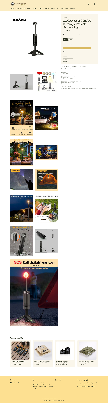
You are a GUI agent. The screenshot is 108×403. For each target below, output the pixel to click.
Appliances (52, 8)
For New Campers (64, 8)
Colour (64, 36)
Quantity (64, 42)
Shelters (34, 8)
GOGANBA (65, 61)
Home (12, 8)
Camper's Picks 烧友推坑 (68, 57)
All (57, 8)
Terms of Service (47, 400)
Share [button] (65, 51)
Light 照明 (65, 59)
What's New (23, 8)
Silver (71, 39)
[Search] (49, 4)
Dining (46, 8)
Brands (28, 8)
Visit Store (72, 8)
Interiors (40, 8)
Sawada (17, 8)
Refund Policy (61, 400)
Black (65, 39)
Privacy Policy (54, 400)
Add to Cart (77, 48)
